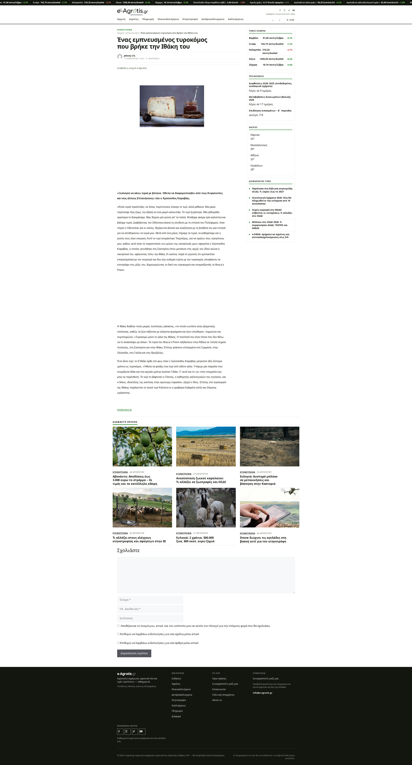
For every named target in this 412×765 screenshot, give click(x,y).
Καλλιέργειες (235, 19)
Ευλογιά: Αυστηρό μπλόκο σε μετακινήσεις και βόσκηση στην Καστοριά (259, 480)
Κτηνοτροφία (190, 19)
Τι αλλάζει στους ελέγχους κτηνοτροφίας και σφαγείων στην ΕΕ (139, 539)
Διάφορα (176, 716)
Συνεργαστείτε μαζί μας (225, 683)
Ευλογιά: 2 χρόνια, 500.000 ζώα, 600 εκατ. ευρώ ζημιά (195, 539)
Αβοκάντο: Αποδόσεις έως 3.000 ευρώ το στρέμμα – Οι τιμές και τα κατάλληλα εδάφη (135, 480)
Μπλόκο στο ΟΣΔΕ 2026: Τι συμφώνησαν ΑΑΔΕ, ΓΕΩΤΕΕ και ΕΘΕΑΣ (270, 225)
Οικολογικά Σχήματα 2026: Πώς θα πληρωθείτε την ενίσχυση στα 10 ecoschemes (271, 200)
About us (217, 700)
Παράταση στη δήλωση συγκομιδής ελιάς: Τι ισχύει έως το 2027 (272, 190)
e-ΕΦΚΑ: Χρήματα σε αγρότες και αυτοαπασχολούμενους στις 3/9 (271, 236)
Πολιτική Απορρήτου (223, 694)
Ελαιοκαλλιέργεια (168, 19)
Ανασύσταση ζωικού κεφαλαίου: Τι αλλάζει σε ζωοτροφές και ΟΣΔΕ (201, 480)
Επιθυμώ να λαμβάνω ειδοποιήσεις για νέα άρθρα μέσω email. (159, 643)
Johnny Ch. (130, 55)
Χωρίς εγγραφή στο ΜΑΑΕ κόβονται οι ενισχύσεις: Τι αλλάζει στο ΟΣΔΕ (272, 213)
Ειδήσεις (176, 678)
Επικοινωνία (219, 689)
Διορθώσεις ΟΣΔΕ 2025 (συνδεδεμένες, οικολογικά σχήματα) (270, 85)
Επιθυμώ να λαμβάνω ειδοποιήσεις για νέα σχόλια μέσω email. (160, 634)
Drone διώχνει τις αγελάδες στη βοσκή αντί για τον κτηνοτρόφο (263, 539)
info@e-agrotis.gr (262, 692)
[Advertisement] (178, 164)
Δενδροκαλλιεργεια (212, 19)
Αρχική (121, 19)
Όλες (291, 20)
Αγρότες (134, 19)
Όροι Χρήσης (219, 678)
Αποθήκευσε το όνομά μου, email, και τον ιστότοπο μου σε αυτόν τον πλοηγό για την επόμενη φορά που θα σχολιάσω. (196, 626)
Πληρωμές (148, 19)
